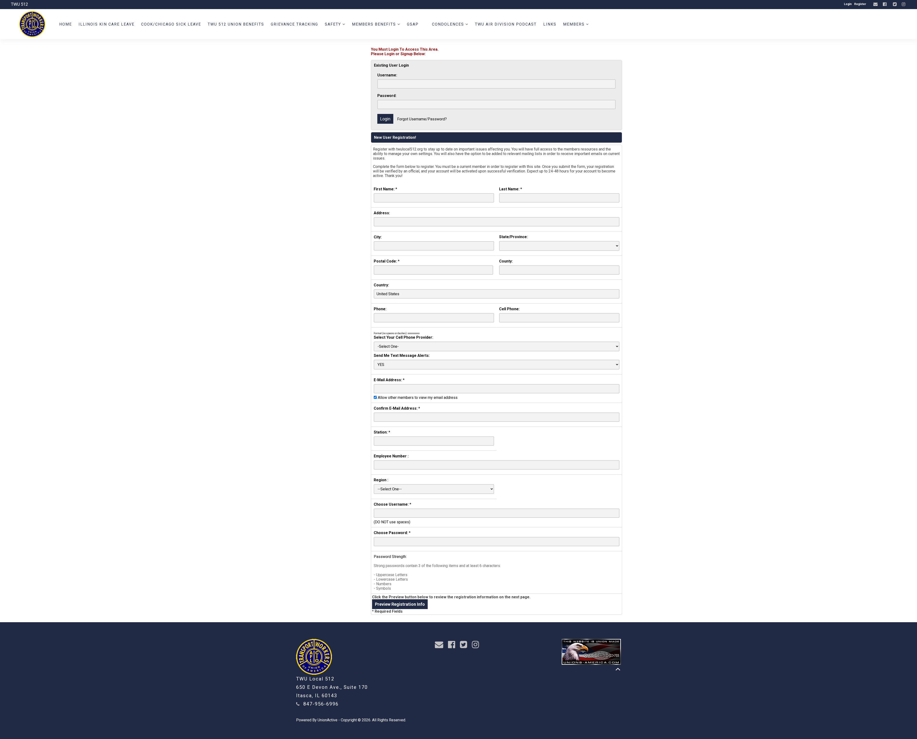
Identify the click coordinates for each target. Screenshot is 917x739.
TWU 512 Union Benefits (236, 24)
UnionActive (327, 720)
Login (848, 4)
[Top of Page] (618, 669)
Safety (333, 24)
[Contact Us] (876, 4)
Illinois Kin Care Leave (106, 24)
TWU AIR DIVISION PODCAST (506, 24)
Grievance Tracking (294, 24)
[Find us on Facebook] (885, 4)
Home (65, 24)
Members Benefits (374, 24)
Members (574, 24)
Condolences (448, 24)
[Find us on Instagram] (904, 4)
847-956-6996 (321, 704)
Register (860, 4)
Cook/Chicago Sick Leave (171, 24)
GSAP (413, 24)
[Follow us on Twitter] (895, 4)
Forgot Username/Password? (422, 119)
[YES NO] (496, 364)
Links (549, 24)
